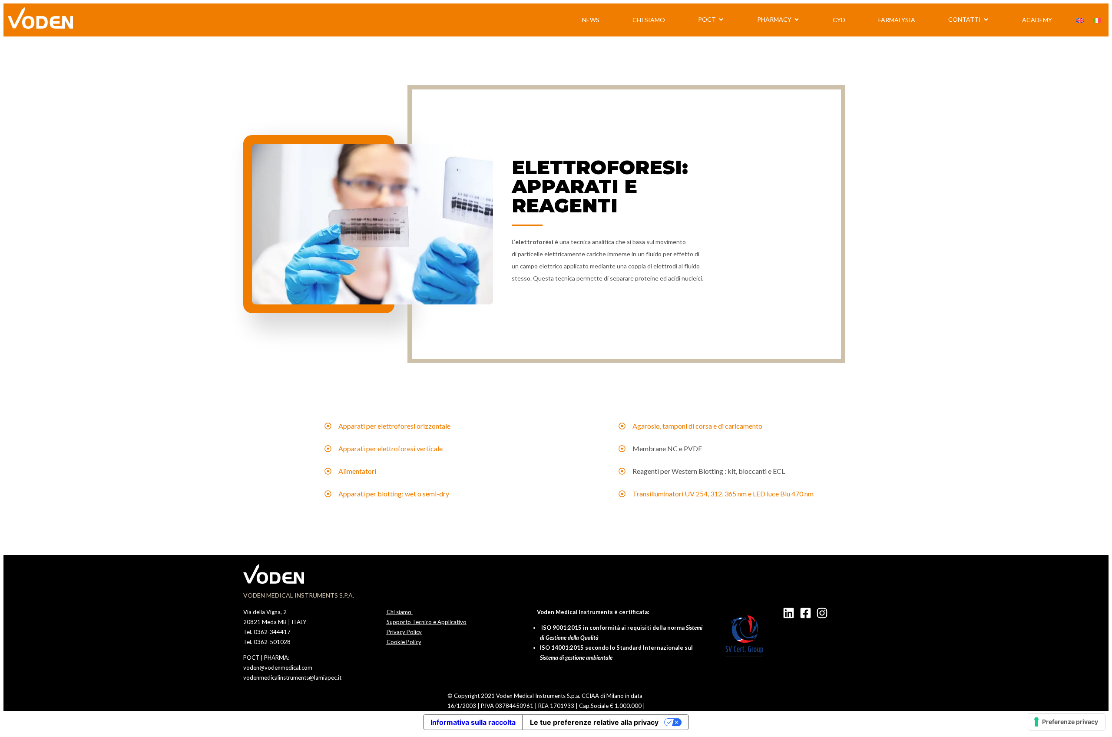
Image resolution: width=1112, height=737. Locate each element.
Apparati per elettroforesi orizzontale (394, 426)
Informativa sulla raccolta (473, 722)
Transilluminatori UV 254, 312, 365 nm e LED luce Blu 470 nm (723, 493)
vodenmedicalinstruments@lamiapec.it (292, 677)
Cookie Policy (404, 641)
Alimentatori (357, 471)
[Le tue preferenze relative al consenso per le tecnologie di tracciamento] (1066, 722)
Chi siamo (400, 611)
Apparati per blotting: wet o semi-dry (393, 493)
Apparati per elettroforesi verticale (390, 448)
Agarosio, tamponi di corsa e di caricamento (697, 426)
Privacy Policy (404, 631)
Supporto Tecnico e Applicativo (427, 621)
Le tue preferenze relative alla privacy (594, 722)
